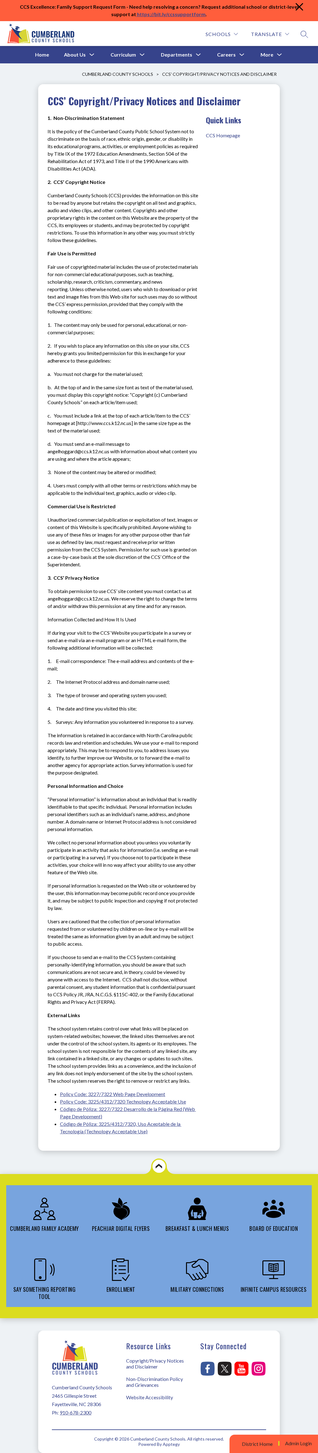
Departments (176, 54)
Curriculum (123, 54)
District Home (257, 1444)
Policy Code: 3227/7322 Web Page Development (112, 1094)
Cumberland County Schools (117, 74)
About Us (75, 54)
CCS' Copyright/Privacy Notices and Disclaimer (219, 74)
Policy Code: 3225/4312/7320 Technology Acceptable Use (123, 1101)
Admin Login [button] (298, 1443)
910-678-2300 (75, 1412)
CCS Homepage (223, 135)
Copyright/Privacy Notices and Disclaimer (155, 1363)
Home (42, 54)
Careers (226, 54)
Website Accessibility (149, 1397)
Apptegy (171, 1444)
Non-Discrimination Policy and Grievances (154, 1382)
